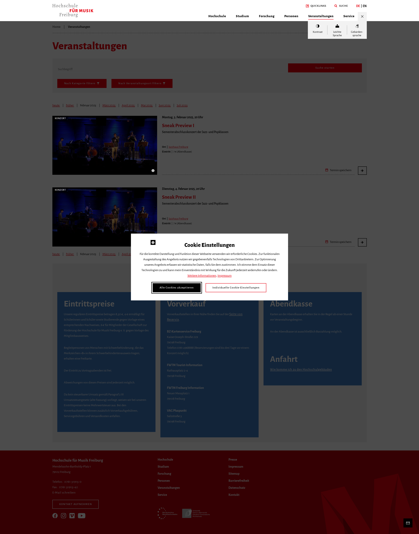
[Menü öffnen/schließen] (362, 16)
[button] (316, 6)
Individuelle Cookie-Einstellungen (236, 287)
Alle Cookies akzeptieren (177, 287)
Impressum (225, 275)
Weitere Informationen (201, 275)
